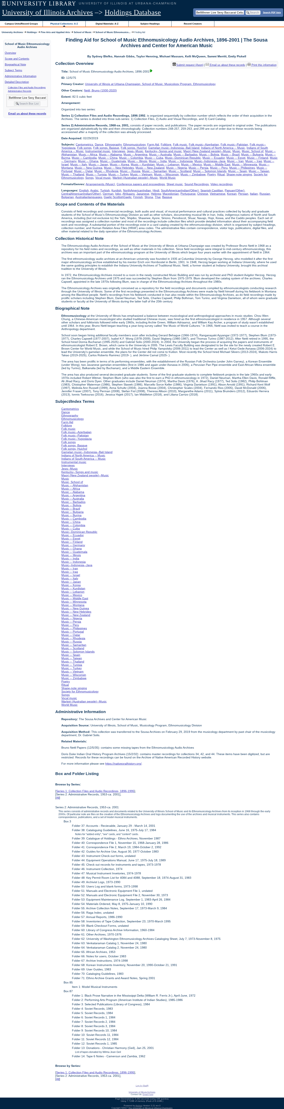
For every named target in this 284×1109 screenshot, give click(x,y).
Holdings (32, 32)
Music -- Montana (72, 605)
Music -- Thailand (72, 174)
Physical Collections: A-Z (64, 23)
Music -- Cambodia (84, 157)
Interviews (118, 151)
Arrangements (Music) (100, 184)
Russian (264, 193)
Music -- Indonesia (180, 161)
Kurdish (116, 190)
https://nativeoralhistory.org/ (123, 763)
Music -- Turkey (118, 174)
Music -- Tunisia (96, 174)
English (84, 190)
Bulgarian (67, 197)
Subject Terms (13, 70)
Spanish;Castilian (211, 190)
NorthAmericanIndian (137, 190)
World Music (167, 177)
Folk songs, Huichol (134, 147)
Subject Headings (150, 23)
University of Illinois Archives (47, 12)
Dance (99, 144)
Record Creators (193, 23)
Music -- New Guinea (88, 167)
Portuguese (188, 193)
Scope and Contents (17, 58)
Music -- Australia (160, 154)
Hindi (156, 190)
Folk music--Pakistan (234, 144)
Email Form (148, 1094)
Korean (232, 193)
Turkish (105, 190)
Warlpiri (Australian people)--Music (135, 177)
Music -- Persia (198, 167)
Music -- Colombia (131, 157)
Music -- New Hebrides (119, 167)
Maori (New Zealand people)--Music (207, 151)
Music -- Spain (237, 171)
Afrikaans (128, 193)
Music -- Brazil (230, 154)
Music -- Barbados (185, 154)
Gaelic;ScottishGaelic (118, 197)
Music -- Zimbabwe (193, 174)
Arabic (94, 190)
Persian (243, 193)
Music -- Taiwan (259, 171)
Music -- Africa (88, 154)
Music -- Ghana (88, 161)
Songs (89, 177)
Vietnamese (217, 193)
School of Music (82, 32)
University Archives (12, 32)
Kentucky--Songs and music (163, 151)
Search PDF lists (272, 12)
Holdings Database (133, 12)
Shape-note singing (239, 174)
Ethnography (113, 144)
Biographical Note (15, 64)
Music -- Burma (71, 515)
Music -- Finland (257, 157)
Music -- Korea (119, 164)
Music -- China (107, 157)
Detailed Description (17, 82)
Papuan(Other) (234, 190)
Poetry (211, 174)
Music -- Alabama (110, 154)
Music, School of (252, 151)
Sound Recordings (196, 184)
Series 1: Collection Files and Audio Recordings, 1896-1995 (95, 791)
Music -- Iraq (253, 161)
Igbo (118, 193)
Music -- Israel (70, 575)
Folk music (180, 144)
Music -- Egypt (235, 157)
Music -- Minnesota (244, 164)
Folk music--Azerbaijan (204, 144)
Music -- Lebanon (167, 164)
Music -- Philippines (242, 167)
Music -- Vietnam (141, 174)
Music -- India (158, 161)
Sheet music (175, 184)
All (57, 797)
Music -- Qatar (83, 171)
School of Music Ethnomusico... (112, 32)
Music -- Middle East (217, 164)
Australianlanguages (88, 197)
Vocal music (103, 177)
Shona (148, 197)
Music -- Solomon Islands (209, 171)
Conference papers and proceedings (141, 184)
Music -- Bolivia (209, 154)
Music (236, 151)
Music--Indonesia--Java (209, 161)
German (108, 193)
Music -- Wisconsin (166, 174)
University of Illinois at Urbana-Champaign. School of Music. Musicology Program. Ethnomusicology (150, 84)
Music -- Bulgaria (252, 154)
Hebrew (156, 193)
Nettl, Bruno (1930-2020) (100, 90)
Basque (167, 197)
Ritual (221, 174)
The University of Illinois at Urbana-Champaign (150, 1108)
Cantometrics (84, 144)
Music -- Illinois (137, 161)
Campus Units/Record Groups (21, 23)
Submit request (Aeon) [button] (189, 65)
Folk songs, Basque (106, 147)
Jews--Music (135, 151)
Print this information (264, 65)
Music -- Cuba (154, 157)
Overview (10, 52)
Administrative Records (19, 91)
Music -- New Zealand (150, 167)
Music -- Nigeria (176, 167)
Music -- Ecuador (214, 157)
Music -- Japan (98, 164)
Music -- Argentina (135, 154)
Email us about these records (27, 113)
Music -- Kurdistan (143, 164)
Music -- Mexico (191, 164)
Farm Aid (153, 144)
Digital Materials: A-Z (107, 23)
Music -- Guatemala (113, 161)
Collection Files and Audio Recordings (27, 87)
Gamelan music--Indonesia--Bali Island (173, 147)
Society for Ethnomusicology (80, 691)
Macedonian (171, 193)
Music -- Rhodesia (106, 171)
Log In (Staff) (142, 1085)
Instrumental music (97, 151)
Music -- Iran (235, 161)
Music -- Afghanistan (74, 485)
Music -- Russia (130, 171)
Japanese (142, 193)
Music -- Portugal (72, 631)
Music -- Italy (78, 164)
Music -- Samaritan (154, 171)
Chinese (202, 193)
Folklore (166, 144)
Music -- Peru (219, 167)
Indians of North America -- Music (223, 147)
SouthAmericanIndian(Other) (180, 190)
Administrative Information (20, 76)
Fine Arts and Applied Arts (55, 32)
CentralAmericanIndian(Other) (81, 193)
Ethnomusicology (134, 144)
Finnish (138, 197)
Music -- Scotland (180, 171)
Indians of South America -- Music (83, 458)
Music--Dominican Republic (183, 157)
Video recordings (221, 184)
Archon (139, 1105)
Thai (158, 197)
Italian (254, 193)
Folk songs (84, 147)
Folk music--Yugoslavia (76, 438)
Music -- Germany (73, 545)
